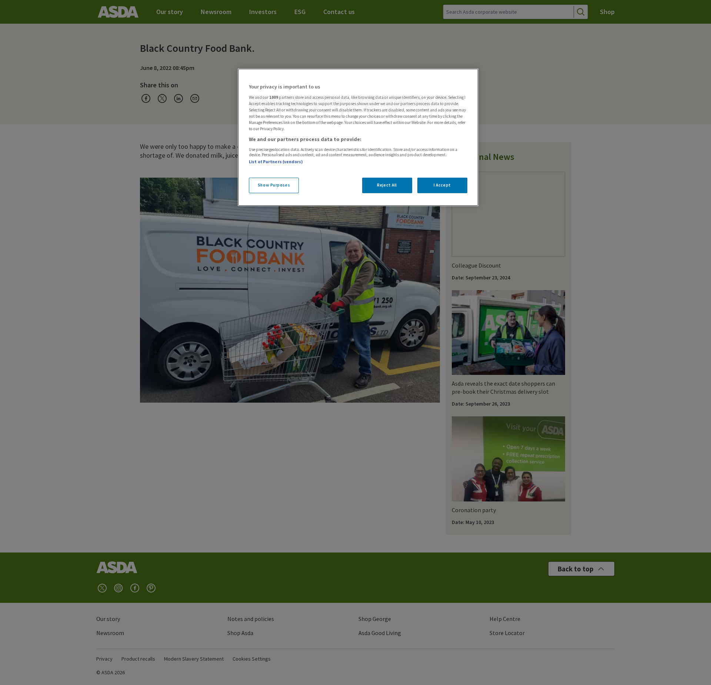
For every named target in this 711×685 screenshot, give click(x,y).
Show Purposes (274, 185)
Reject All (387, 185)
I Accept (442, 185)
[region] (358, 137)
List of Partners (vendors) (276, 161)
